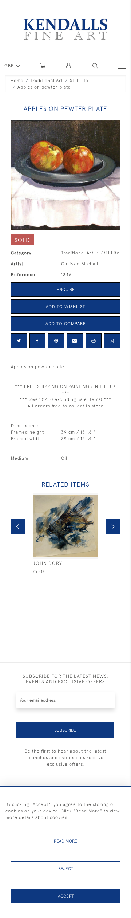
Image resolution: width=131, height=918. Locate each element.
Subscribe (65, 730)
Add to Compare (65, 323)
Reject (65, 868)
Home (17, 80)
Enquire (66, 289)
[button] (95, 66)
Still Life (79, 80)
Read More (65, 841)
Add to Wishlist (65, 306)
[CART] (43, 66)
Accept (66, 896)
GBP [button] (9, 65)
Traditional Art (47, 80)
